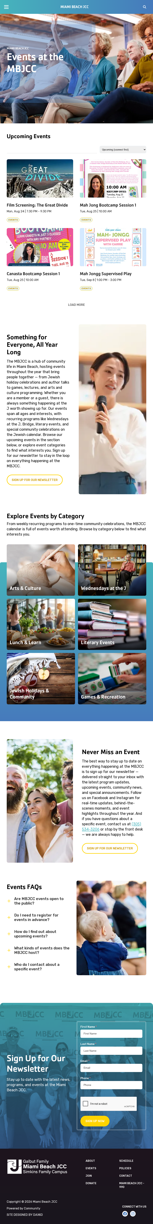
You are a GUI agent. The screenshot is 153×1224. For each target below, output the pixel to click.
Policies (125, 1168)
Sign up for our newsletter (35, 480)
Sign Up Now (94, 1121)
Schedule (126, 1161)
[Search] (144, 7)
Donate (91, 1183)
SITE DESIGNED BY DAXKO (25, 1215)
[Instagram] (133, 1214)
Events (91, 1168)
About (90, 1161)
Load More (76, 304)
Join (89, 1175)
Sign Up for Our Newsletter (110, 848)
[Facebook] (125, 1214)
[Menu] (6, 7)
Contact (125, 1175)
